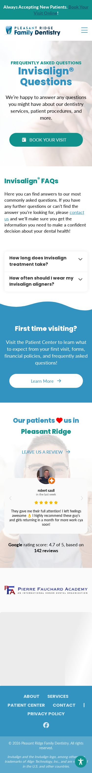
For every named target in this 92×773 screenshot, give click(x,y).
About (31, 697)
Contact (64, 705)
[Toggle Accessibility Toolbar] (80, 761)
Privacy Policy (46, 714)
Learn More (42, 381)
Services (57, 697)
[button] (10, 498)
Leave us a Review (42, 452)
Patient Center (26, 705)
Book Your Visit (47, 140)
